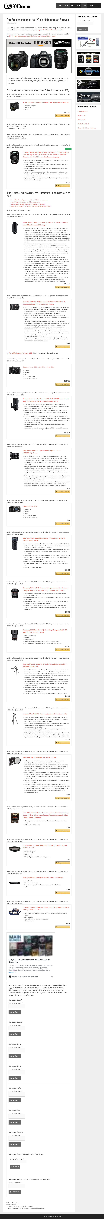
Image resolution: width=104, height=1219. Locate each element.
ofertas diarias (12, 1204)
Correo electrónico (15, 1003)
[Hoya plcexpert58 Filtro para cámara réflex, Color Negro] (14, 882)
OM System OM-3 (83, 124)
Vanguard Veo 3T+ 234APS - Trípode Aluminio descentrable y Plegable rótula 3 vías (45, 665)
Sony (84, 6)
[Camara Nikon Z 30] (14, 509)
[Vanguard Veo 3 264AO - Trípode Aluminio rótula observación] (14, 719)
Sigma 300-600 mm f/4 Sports (87, 128)
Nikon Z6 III (81, 120)
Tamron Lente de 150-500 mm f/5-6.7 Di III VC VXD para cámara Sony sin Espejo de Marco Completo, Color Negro (46, 400)
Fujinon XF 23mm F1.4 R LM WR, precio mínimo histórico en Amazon (26, 1208)
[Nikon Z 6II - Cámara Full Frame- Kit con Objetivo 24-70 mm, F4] (14, 106)
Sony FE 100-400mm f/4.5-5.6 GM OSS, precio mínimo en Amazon (31, 206)
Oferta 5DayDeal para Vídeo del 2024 (20, 353)
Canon (59, 6)
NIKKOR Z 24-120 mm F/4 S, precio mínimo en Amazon (28, 204)
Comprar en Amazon (63, 115)
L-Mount (91, 6)
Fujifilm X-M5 (82, 115)
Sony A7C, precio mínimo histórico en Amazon (25, 202)
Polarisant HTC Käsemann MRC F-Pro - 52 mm (39, 757)
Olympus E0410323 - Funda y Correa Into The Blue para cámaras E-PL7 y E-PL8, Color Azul (46, 908)
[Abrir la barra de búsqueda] (98, 5)
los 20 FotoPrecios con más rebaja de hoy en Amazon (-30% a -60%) (32, 36)
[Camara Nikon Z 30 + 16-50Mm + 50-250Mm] (14, 370)
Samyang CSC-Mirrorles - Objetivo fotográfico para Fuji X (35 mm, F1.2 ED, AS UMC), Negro (45, 631)
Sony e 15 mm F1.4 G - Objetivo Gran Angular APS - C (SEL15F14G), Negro (42, 452)
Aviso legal (58, 1216)
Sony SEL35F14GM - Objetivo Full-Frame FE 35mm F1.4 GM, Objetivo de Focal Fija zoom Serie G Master (44, 303)
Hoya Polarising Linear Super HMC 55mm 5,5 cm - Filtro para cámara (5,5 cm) (45, 846)
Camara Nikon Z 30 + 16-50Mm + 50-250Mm (38, 367)
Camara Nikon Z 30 (30, 506)
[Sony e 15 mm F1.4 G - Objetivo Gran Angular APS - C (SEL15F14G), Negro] (14, 455)
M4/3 (78, 6)
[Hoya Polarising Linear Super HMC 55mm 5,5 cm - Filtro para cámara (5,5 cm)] (14, 849)
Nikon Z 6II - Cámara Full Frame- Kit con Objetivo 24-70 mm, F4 (45, 102)
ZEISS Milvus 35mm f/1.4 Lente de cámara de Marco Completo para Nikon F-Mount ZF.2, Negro (45, 223)
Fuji (72, 6)
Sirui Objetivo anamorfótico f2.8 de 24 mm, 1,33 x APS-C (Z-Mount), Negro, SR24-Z (44, 539)
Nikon (66, 6)
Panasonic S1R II (83, 111)
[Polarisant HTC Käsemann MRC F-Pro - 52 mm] (14, 761)
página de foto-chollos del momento (50, 30)
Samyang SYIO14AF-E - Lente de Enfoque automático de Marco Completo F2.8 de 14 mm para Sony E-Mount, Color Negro (45, 589)
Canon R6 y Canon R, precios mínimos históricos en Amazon (29, 200)
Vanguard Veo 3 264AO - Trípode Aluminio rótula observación (45, 714)
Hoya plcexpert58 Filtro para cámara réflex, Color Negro (43, 877)
